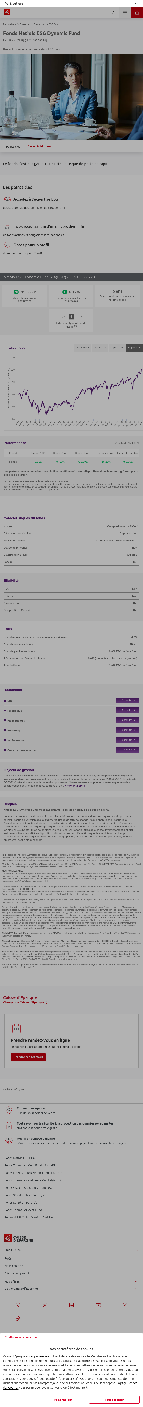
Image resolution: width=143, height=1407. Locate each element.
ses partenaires (39, 1356)
